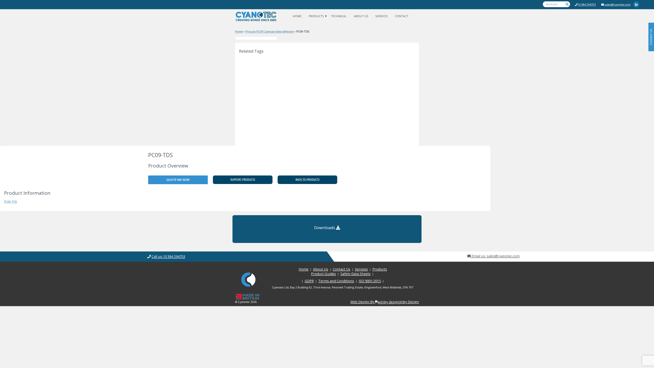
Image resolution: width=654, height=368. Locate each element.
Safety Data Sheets (355, 273)
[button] (242, 179)
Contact (401, 16)
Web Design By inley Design (384, 302)
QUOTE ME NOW (178, 180)
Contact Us (341, 269)
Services (381, 16)
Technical (339, 16)
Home (297, 16)
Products (316, 16)
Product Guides (323, 273)
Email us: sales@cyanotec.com (495, 256)
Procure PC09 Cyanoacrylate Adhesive (269, 31)
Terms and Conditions (336, 281)
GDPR (309, 281)
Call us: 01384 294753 (168, 256)
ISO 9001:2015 (370, 281)
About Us (361, 16)
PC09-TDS (10, 202)
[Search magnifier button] (567, 4)
